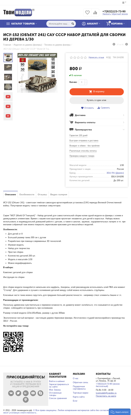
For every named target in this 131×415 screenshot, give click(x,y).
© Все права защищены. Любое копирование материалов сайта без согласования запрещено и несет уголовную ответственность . (64, 411)
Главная (7, 45)
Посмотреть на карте (106, 396)
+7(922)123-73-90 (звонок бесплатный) (108, 385)
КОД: (108, 57)
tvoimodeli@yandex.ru (106, 393)
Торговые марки (80, 393)
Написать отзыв (96, 57)
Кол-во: (73, 82)
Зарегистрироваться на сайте (59, 385)
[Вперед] (126, 44)
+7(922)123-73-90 (114, 11)
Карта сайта (79, 397)
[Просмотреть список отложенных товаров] (87, 14)
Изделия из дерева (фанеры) (28, 45)
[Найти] (72, 24)
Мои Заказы (55, 390)
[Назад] (114, 44)
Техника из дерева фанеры (57, 45)
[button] (120, 412)
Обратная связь (80, 382)
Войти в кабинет (57, 381)
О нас (75, 378)
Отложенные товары (55, 394)
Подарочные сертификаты (79, 387)
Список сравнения (58, 398)
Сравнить (105, 108)
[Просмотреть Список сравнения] (95, 14)
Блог (75, 401)
